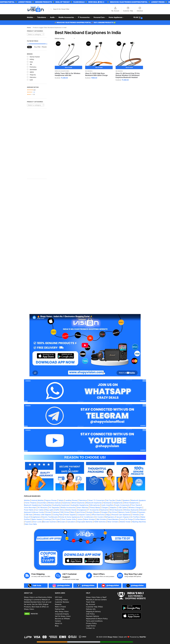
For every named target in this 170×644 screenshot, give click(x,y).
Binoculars (61, 522)
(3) (31, 92)
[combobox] (35, 34)
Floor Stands (136, 505)
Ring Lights (49, 510)
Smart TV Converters (97, 500)
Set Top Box (110, 500)
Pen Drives (113, 512)
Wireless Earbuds (54, 503)
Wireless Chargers (135, 507)
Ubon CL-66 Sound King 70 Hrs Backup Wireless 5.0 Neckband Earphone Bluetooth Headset (128, 75)
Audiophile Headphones (80, 505)
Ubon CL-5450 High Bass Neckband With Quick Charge (96, 74)
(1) (31, 94)
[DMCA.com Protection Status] (38, 613)
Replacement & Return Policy (97, 619)
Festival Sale (59, 609)
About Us (58, 623)
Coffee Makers (140, 519)
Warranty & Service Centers (96, 600)
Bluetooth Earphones (94, 503)
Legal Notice (91, 626)
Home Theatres (31, 503)
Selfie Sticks (59, 510)
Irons (122, 519)
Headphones (118, 503)
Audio (119, 500)
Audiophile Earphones (61, 505)
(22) (31, 90)
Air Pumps (129, 519)
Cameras (55, 512)
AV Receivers (43, 507)
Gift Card (58, 597)
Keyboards (104, 510)
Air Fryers (56, 519)
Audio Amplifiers (107, 505)
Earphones (66, 503)
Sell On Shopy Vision (63, 616)
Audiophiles (47, 505)
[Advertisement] (37, 144)
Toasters (28, 522)
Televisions (83, 500)
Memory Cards (124, 512)
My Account (115, 10)
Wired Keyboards (116, 510)
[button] (138, 17)
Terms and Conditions (94, 621)
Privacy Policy (91, 623)
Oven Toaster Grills (69, 519)
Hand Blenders (113, 519)
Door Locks (37, 522)
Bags (108, 515)
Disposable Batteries (84, 522)
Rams (73, 512)
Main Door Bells (31, 524)
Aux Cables (39, 510)
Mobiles (27, 500)
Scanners (141, 512)
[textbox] (35, 34)
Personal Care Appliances (121, 515)
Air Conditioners (87, 517)
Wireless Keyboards (131, 510)
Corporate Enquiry (62, 614)
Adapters (113, 507)
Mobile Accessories (68, 507)
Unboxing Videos (61, 600)
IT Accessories (93, 510)
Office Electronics (98, 515)
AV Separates (54, 507)
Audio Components (122, 505)
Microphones (95, 505)
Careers (58, 621)
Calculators (71, 522)
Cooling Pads (58, 515)
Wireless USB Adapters (42, 515)
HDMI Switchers (100, 522)
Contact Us (90, 628)
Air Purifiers (135, 517)
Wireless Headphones (62, 71)
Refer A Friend (60, 607)
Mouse (142, 510)
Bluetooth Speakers (138, 500)
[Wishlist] (79, 44)
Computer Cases (83, 515)
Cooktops (47, 519)
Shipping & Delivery (93, 611)
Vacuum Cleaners (122, 517)
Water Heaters (37, 519)
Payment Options (92, 616)
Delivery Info (91, 609)
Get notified (68, 82)
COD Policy (90, 614)
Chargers (105, 507)
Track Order (90, 602)
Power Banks (29, 510)
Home (29, 27)
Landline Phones (71, 500)
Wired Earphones (78, 503)
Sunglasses (82, 510)
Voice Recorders (30, 507)
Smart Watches (82, 507)
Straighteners (35, 517)
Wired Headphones (131, 503)
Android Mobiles (37, 500)
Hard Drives (80, 512)
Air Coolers (99, 517)
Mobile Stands (71, 510)
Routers (97, 512)
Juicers (80, 519)
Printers (134, 512)
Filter (29, 47)
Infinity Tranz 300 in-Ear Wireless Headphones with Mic (67, 74)
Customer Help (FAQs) (94, 607)
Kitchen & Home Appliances (69, 517)
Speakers (126, 500)
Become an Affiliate (62, 619)
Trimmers (135, 515)
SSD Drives (65, 512)
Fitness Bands (95, 507)
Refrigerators (110, 517)
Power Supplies (70, 515)
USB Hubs (29, 515)
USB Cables (122, 507)
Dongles (104, 512)
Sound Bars (42, 503)
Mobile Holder (125, 522)
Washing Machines (139, 522)
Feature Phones (51, 500)
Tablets (61, 500)
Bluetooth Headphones (32, 505)
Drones (48, 512)
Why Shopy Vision (62, 611)
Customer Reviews (62, 602)
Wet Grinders (101, 519)
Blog (56, 626)
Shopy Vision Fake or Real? (96, 597)
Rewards (58, 604)
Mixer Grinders (89, 519)
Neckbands (88, 71)
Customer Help (128, 10)
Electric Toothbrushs (49, 517)
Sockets (90, 512)
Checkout (140, 10)
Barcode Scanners (49, 522)
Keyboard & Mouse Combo (34, 512)
